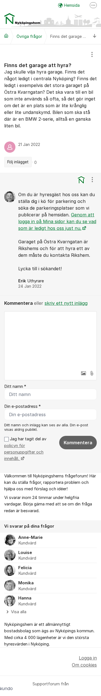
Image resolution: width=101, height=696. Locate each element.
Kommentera (78, 442)
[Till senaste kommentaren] (95, 36)
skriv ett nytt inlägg (66, 303)
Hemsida (72, 5)
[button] (83, 373)
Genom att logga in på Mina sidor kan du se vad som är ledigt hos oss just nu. (57, 221)
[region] (50, 108)
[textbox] (50, 340)
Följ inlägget (18, 162)
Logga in (88, 658)
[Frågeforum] (6, 35)
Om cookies (84, 665)
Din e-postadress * (22, 406)
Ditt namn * (15, 386)
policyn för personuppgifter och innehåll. (23, 452)
